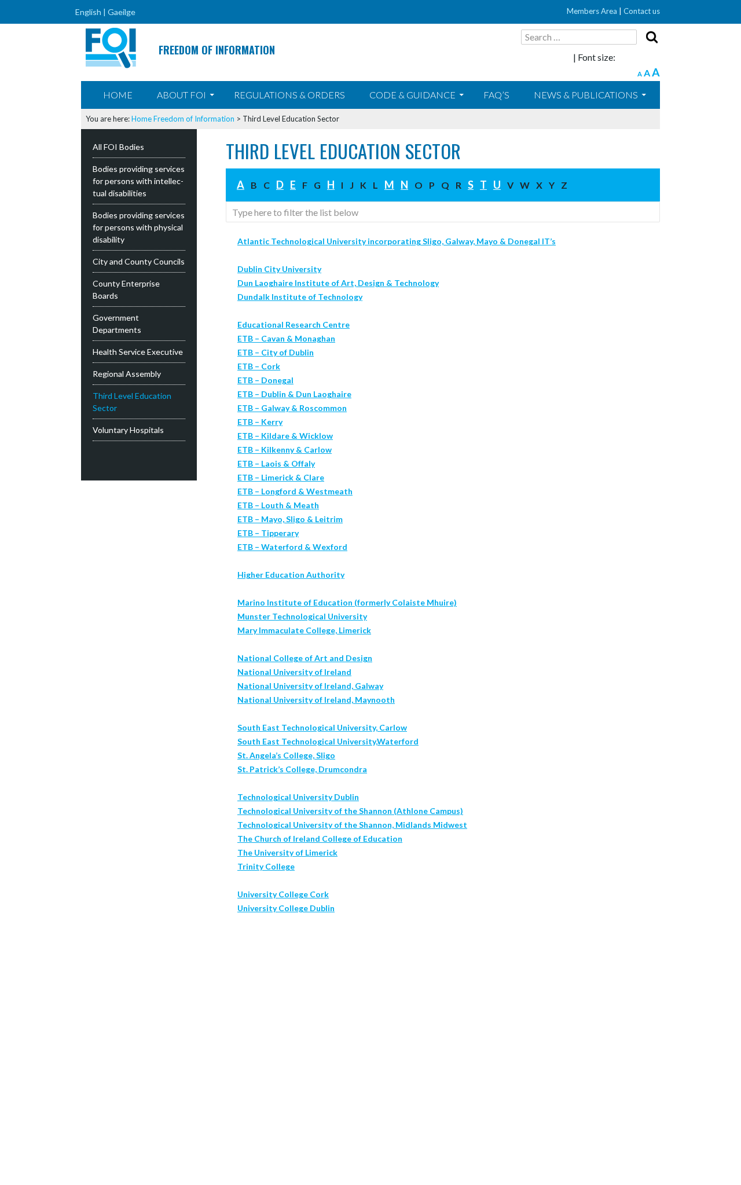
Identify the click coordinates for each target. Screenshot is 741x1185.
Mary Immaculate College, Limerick (304, 630)
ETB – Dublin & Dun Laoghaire (294, 394)
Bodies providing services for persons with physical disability (139, 227)
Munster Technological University (302, 616)
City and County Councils (139, 261)
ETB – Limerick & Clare (280, 477)
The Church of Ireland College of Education (319, 838)
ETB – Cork (258, 366)
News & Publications (586, 94)
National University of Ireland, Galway (310, 686)
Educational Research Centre (293, 324)
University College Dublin (286, 908)
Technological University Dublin (298, 797)
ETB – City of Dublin (275, 352)
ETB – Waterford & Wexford (292, 547)
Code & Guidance (412, 94)
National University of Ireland (294, 672)
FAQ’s (496, 94)
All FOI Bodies (118, 147)
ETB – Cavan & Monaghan (286, 338)
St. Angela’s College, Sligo (286, 755)
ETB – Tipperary (268, 533)
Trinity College (266, 866)
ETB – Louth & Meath (278, 505)
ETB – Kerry (260, 422)
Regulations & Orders (289, 94)
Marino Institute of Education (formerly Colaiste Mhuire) (347, 602)
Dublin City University (279, 269)
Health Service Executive (138, 352)
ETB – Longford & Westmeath (295, 491)
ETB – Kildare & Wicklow (285, 436)
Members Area (592, 11)
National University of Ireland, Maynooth (316, 700)
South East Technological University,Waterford (328, 741)
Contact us (641, 11)
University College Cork (283, 894)
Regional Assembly (127, 374)
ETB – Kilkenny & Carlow (284, 449)
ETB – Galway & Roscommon (292, 408)
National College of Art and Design (304, 658)
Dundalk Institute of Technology (299, 297)
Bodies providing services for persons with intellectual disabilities (139, 181)
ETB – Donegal (265, 380)
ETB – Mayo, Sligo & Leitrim (290, 519)
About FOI (181, 94)
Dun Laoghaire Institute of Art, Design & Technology (338, 283)
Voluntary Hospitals (128, 430)
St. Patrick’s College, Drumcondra (302, 769)
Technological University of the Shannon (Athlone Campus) (350, 811)
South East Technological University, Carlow (322, 727)
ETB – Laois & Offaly (276, 463)
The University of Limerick (287, 852)
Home (118, 94)
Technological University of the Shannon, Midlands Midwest (352, 825)
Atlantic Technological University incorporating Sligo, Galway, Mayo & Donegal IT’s (396, 241)
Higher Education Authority (290, 574)
